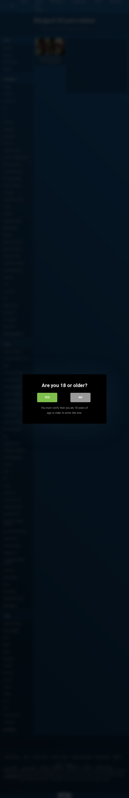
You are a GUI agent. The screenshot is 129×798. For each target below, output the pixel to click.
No (80, 397)
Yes (47, 397)
